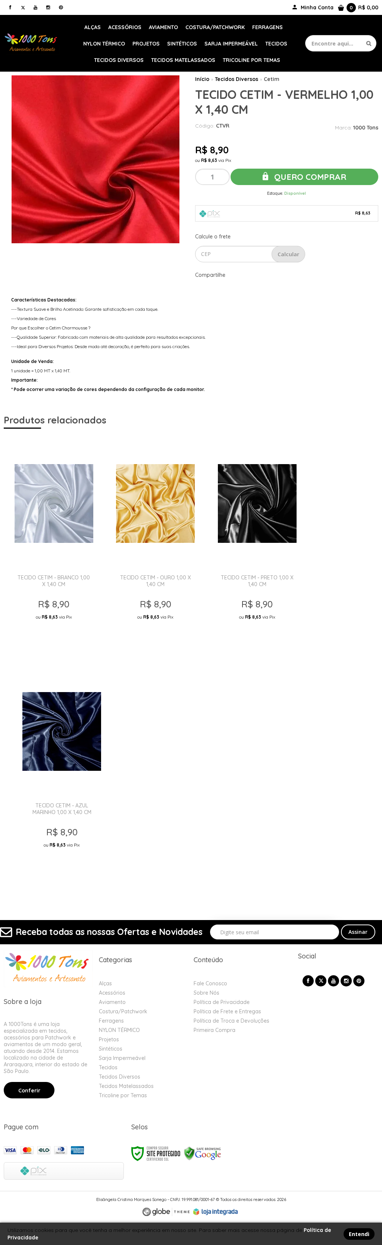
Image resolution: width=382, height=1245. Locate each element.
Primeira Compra (214, 1030)
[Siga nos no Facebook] (10, 7)
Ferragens (111, 1020)
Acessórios (112, 992)
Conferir (29, 1090)
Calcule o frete (213, 236)
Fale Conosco (210, 983)
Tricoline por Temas (123, 1095)
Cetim (271, 79)
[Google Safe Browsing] (202, 1153)
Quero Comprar (309, 177)
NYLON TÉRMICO (119, 1030)
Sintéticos (110, 1048)
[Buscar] (368, 43)
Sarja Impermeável (122, 1058)
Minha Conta (317, 7)
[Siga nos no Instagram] (48, 7)
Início (202, 79)
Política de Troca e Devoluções (231, 1020)
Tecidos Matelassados (126, 1086)
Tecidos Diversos (236, 79)
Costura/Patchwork (123, 1011)
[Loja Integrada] (215, 1211)
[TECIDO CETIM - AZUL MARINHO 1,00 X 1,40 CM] (62, 773)
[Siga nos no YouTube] (333, 980)
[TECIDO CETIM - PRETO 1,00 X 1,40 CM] (257, 545)
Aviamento (112, 1002)
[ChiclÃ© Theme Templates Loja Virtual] (166, 1212)
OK (288, 254)
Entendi (359, 1234)
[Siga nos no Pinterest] (60, 7)
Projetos (109, 1039)
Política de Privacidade (222, 1002)
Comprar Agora (55, 641)
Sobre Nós (206, 992)
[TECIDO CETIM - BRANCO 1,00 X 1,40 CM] (54, 545)
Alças (105, 983)
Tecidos (108, 1067)
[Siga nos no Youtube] (35, 7)
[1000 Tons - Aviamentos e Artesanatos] (32, 43)
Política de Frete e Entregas (227, 1011)
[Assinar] (358, 932)
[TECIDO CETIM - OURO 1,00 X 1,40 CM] (155, 545)
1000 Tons (365, 127)
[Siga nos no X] (22, 7)
